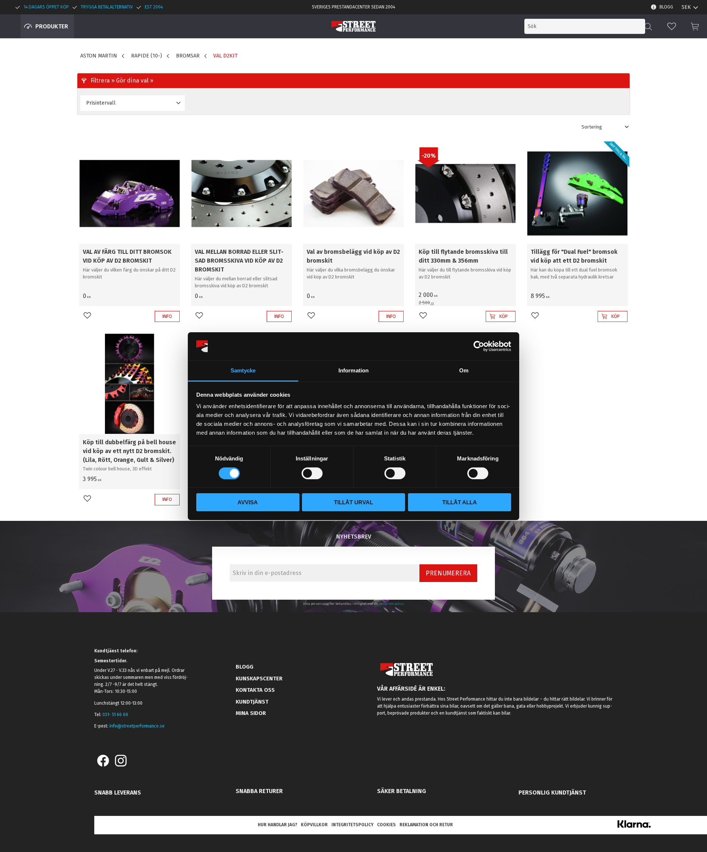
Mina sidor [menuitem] (251, 713)
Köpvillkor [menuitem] (314, 824)
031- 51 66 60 (115, 714)
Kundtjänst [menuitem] (252, 701)
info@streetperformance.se (137, 726)
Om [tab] (463, 370)
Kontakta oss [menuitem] (255, 690)
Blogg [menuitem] (666, 7)
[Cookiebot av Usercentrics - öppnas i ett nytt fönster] (479, 346)
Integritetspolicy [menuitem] (352, 824)
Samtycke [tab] (243, 370)
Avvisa (248, 502)
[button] (671, 26)
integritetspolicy (391, 604)
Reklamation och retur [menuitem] (426, 824)
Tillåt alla (459, 502)
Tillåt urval (353, 502)
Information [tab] (353, 370)
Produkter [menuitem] (51, 26)
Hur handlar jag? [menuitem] (277, 824)
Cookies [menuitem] (386, 824)
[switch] (312, 473)
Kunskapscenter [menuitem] (259, 678)
